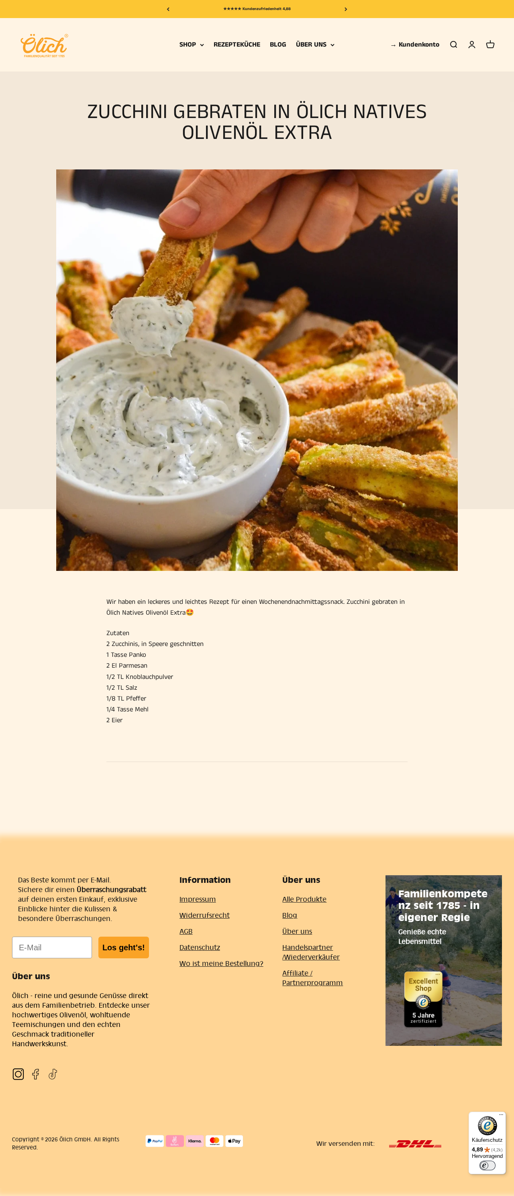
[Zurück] (168, 9)
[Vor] (346, 9)
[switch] (487, 1165)
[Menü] (501, 1116)
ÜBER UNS (311, 44)
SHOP (187, 44)
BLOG (278, 44)
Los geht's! (123, 947)
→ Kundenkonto (414, 44)
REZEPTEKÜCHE (237, 44)
